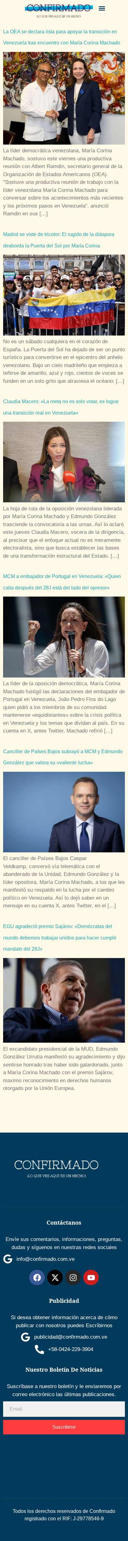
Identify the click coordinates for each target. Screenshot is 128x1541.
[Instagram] (73, 1277)
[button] (102, 8)
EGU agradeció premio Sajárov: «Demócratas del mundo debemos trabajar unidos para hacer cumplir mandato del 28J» (60, 938)
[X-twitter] (55, 1277)
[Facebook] (37, 1277)
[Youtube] (91, 1277)
